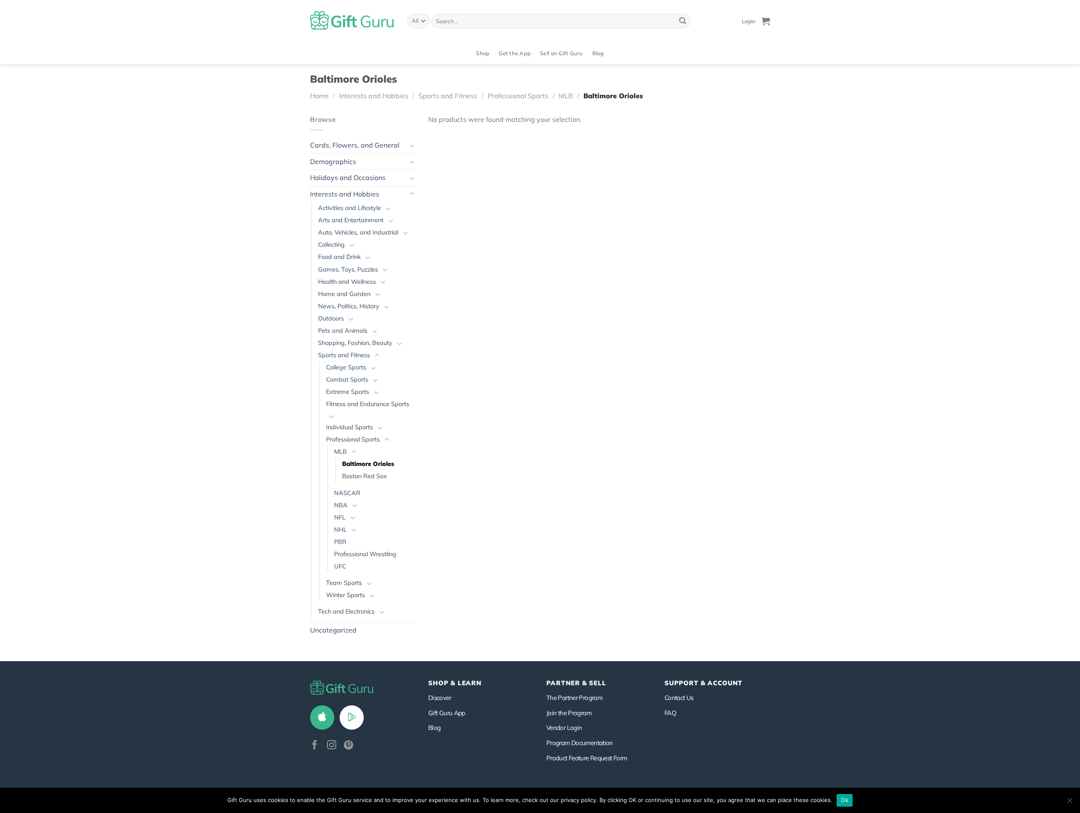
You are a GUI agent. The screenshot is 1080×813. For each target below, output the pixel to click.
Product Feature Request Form (586, 758)
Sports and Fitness (447, 96)
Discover (439, 698)
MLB (566, 96)
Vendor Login (564, 728)
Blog (598, 53)
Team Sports (344, 583)
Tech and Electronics (346, 611)
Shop (482, 53)
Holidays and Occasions (348, 177)
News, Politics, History (348, 306)
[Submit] (682, 21)
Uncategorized (333, 630)
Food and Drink (339, 257)
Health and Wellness (347, 281)
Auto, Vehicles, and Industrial (358, 232)
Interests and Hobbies (373, 96)
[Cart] (765, 21)
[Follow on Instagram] (331, 745)
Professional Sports (518, 96)
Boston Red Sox (364, 476)
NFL (340, 517)
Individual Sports (349, 427)
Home (319, 96)
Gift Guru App (446, 713)
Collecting (331, 244)
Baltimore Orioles (368, 464)
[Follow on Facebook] (314, 745)
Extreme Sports (347, 392)
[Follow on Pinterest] (348, 745)
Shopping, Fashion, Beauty (355, 343)
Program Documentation (579, 743)
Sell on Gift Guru (561, 53)
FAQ (670, 713)
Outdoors (331, 318)
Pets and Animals (342, 330)
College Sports (346, 367)
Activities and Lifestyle (349, 208)
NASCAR (347, 493)
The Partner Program (574, 698)
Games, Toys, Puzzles (348, 269)
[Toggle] (412, 145)
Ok (844, 800)
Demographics (333, 161)
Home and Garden (344, 294)
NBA (341, 505)
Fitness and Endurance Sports (367, 404)
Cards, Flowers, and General (355, 145)
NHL (340, 529)
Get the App (515, 53)
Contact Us (679, 698)
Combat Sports (347, 379)
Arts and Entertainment (350, 220)
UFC (340, 566)
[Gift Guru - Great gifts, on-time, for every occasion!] (352, 21)
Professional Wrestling (365, 554)
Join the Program (568, 713)
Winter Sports (345, 595)
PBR (340, 542)
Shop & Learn (454, 683)
